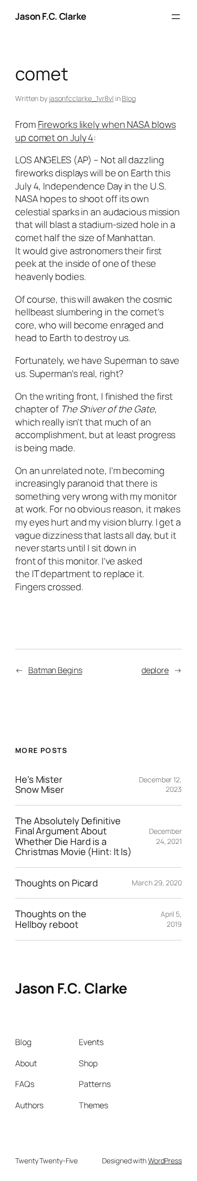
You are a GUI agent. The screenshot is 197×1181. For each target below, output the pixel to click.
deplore (155, 670)
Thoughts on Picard (56, 883)
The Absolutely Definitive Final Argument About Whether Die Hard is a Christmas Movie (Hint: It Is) (73, 836)
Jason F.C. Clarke (50, 16)
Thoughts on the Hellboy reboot (50, 919)
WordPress (165, 1160)
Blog (129, 98)
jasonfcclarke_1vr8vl (81, 98)
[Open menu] (176, 17)
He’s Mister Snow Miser (39, 784)
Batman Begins (55, 670)
